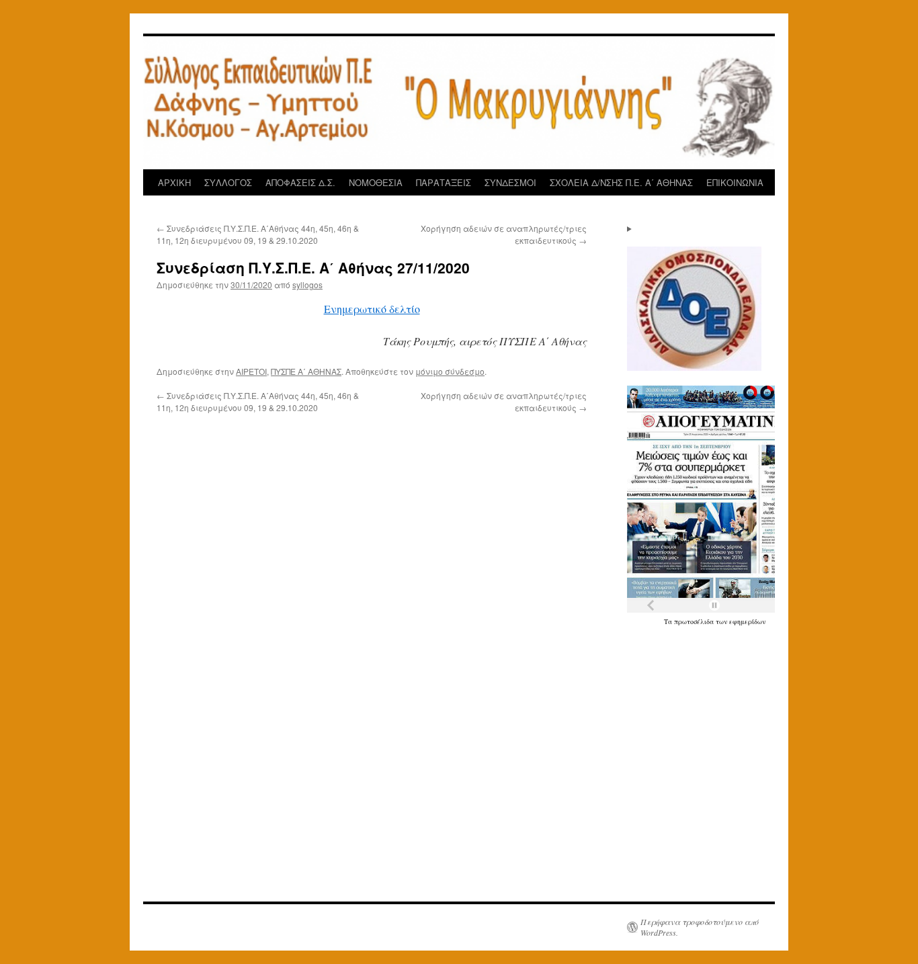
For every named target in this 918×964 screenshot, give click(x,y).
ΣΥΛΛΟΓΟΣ (228, 182)
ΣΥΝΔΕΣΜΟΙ (510, 182)
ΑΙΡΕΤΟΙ (251, 371)
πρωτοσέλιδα (695, 621)
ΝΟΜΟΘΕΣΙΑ (376, 182)
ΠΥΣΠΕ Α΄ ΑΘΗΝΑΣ (306, 371)
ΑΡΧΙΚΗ (174, 182)
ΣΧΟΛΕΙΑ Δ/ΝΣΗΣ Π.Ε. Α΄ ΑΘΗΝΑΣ (621, 182)
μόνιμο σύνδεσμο (450, 371)
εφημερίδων (747, 621)
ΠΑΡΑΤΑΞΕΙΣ (443, 182)
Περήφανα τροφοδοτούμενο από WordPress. (699, 927)
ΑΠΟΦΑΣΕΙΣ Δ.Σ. (300, 182)
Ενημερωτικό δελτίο (372, 309)
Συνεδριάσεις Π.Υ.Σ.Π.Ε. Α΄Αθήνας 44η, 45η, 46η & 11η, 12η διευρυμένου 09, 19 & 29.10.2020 (258, 234)
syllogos (307, 284)
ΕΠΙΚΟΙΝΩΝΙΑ (734, 182)
